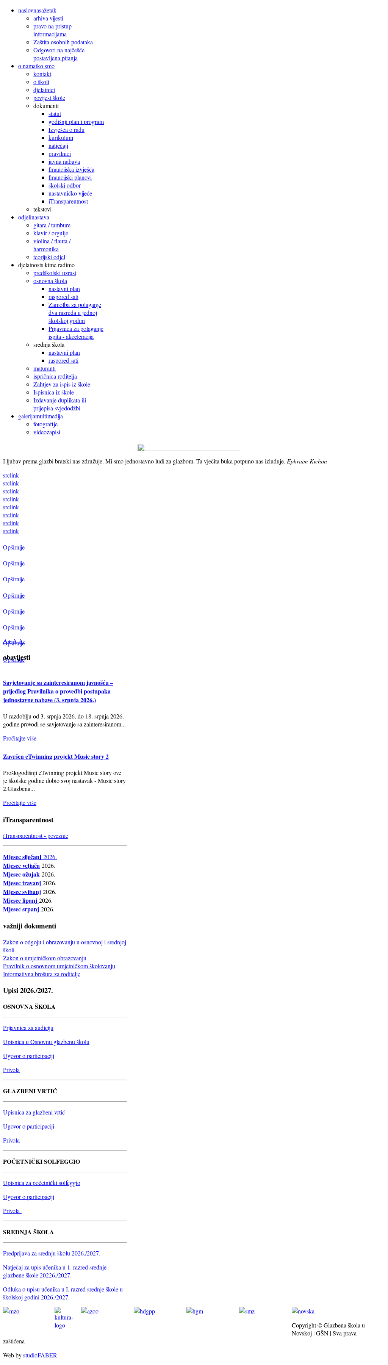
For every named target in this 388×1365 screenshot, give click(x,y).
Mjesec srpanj (21, 909)
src (6, 475)
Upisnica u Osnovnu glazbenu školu (46, 1042)
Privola (11, 1070)
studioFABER (40, 1355)
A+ (7, 641)
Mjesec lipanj (21, 900)
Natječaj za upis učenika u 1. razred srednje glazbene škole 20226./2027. (54, 1271)
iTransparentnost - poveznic (35, 835)
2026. (50, 857)
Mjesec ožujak (21, 874)
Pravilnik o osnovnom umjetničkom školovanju (59, 966)
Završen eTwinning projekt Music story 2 (56, 756)
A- (22, 641)
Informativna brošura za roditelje (41, 974)
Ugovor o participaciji (28, 1056)
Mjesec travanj (22, 882)
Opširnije (14, 547)
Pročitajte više (19, 738)
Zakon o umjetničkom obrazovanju (44, 958)
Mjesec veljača (21, 865)
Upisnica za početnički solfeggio (41, 1183)
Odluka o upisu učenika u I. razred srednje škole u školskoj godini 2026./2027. (63, 1293)
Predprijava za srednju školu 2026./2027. (51, 1253)
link (14, 475)
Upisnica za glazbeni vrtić (34, 1112)
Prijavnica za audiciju (28, 1028)
